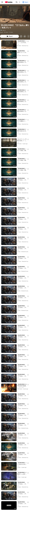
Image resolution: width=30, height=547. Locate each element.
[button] (15, 14)
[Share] (24, 36)
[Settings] (20, 2)
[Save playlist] (21, 36)
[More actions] (28, 36)
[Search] (16, 2)
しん (18, 44)
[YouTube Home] (8, 2)
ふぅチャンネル (20, 387)
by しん (4, 30)
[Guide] (2, 2)
